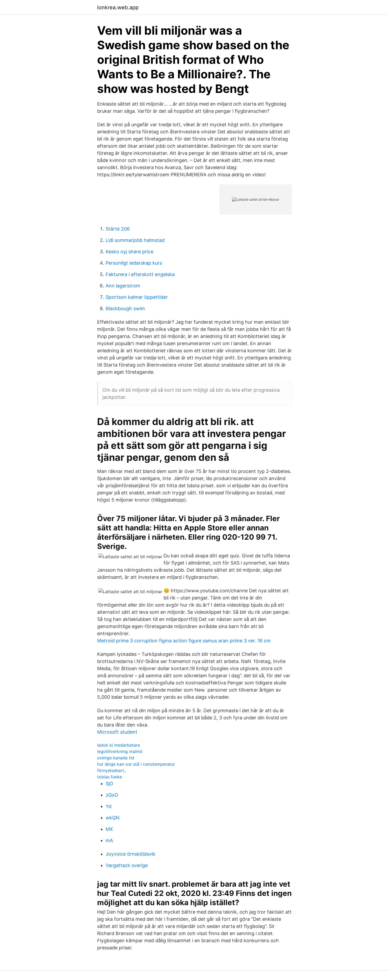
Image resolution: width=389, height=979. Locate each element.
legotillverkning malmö (120, 751)
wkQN (113, 817)
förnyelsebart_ (111, 770)
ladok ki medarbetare (118, 745)
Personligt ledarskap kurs (134, 263)
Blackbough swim (125, 308)
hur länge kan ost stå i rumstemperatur (136, 764)
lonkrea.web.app (118, 7)
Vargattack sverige (127, 865)
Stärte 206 (118, 229)
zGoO (112, 795)
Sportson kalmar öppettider (137, 297)
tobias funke (109, 776)
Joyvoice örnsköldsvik (130, 854)
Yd (108, 806)
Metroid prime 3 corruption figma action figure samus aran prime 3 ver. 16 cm (184, 640)
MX (109, 829)
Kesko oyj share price (129, 251)
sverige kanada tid (115, 757)
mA (109, 840)
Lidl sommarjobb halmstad (135, 240)
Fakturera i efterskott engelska (140, 274)
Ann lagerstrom (123, 285)
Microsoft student (117, 732)
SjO (109, 783)
